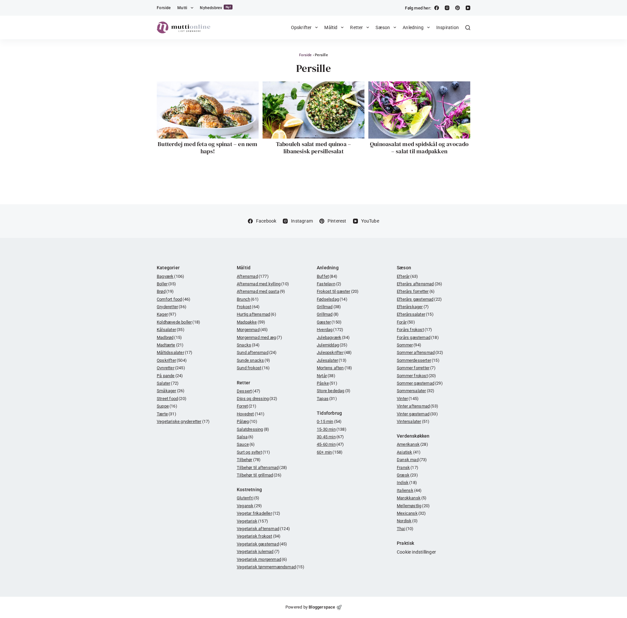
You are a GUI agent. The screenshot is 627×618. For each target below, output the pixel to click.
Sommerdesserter (418, 360)
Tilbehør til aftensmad (262, 467)
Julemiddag (332, 344)
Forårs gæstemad (418, 337)
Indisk (407, 482)
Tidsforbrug (329, 413)
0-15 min (329, 421)
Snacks (248, 344)
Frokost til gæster (338, 291)
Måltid (330, 27)
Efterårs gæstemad (419, 299)
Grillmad (329, 306)
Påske (327, 383)
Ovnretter (171, 367)
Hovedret (251, 413)
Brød (165, 291)
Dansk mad (412, 459)
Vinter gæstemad (417, 413)
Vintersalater (413, 421)
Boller (166, 283)
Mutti (182, 8)
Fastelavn (329, 283)
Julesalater (331, 360)
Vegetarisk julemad (258, 551)
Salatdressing (253, 429)
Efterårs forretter (416, 291)
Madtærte (170, 344)
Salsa (245, 436)
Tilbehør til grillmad (259, 475)
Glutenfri (248, 497)
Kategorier (168, 267)
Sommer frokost (416, 375)
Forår (406, 322)
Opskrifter (301, 27)
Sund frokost (253, 367)
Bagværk (170, 276)
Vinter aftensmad (417, 406)
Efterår (407, 276)
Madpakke (251, 322)
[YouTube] (468, 8)
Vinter (408, 398)
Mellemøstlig (413, 505)
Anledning (413, 27)
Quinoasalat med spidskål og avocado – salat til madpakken (419, 147)
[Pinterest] (457, 8)
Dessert (248, 391)
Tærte (166, 413)
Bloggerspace (322, 607)
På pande (170, 375)
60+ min (330, 452)
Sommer (409, 344)
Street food (171, 398)
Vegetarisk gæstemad (262, 544)
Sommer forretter (416, 367)
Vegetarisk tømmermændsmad (270, 566)
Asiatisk (409, 452)
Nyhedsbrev (215, 7)
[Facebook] (436, 8)
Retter (356, 27)
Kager (166, 314)
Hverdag (330, 329)
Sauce (246, 444)
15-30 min (331, 429)
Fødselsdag (332, 299)
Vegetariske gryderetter (183, 421)
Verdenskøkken (413, 436)
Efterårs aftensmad (419, 283)
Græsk (407, 475)
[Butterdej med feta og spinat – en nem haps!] (208, 110)
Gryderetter (171, 306)
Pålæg (247, 421)
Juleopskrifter (334, 352)
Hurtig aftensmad (256, 314)
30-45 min (330, 436)
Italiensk (409, 490)
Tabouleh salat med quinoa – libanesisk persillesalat (313, 147)
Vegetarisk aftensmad (263, 528)
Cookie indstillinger (416, 552)
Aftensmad (253, 276)
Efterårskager (413, 306)
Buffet (327, 276)
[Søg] (467, 27)
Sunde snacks (253, 360)
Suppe (167, 406)
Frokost (248, 306)
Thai (405, 528)
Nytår (326, 375)
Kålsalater (171, 329)
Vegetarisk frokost (259, 536)
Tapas (327, 398)
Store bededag (333, 390)
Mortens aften (334, 367)
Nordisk (407, 520)
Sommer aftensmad (420, 352)
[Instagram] (447, 8)
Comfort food (173, 299)
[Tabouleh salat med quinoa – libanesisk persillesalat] (313, 110)
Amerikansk (412, 444)
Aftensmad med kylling (263, 283)
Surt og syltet (253, 452)
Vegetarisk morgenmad (262, 559)
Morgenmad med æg (259, 337)
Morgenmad (252, 329)
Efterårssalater (415, 314)
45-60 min (330, 444)
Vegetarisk (252, 521)
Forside (164, 8)
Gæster (329, 322)
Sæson (383, 27)
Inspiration (447, 27)
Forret (246, 406)
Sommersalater (415, 390)
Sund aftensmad (257, 352)
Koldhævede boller (178, 322)
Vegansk (249, 505)
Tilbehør (249, 459)
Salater (168, 383)
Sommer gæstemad (420, 383)
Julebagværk (333, 337)
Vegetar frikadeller (259, 513)
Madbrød (169, 337)
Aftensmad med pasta (261, 291)
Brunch (248, 299)
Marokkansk (412, 497)
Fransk (407, 467)
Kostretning (249, 489)
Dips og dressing (257, 398)
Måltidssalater (175, 352)
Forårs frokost (414, 329)
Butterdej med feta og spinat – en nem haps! (207, 147)
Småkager (171, 390)
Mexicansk (411, 513)
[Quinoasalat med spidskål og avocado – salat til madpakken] (419, 110)
